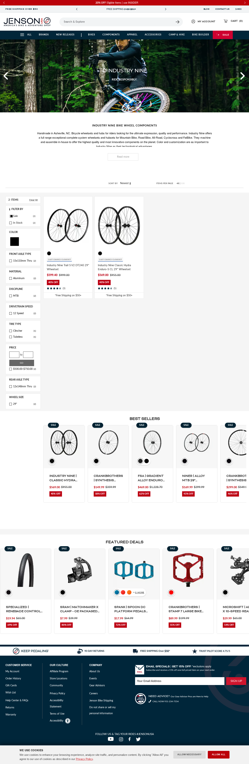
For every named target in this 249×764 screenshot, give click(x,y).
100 (183, 183)
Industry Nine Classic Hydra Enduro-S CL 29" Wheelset (114, 267)
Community (56, 685)
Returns (9, 707)
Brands (44, 35)
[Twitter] (138, 740)
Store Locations (58, 678)
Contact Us (222, 9)
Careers (93, 693)
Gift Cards (11, 685)
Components (111, 35)
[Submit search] (177, 22)
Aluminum (24, 278)
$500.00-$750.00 (24, 369)
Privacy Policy (84, 759)
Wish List (10, 692)
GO (21, 363)
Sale (226, 34)
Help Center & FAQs (16, 700)
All (29, 35)
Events (93, 678)
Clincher (24, 331)
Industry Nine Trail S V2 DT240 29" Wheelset (68, 267)
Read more (123, 157)
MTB (24, 296)
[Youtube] (111, 740)
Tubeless (24, 337)
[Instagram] (122, 740)
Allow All (218, 754)
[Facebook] (130, 740)
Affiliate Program (59, 671)
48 (178, 183)
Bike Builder (200, 35)
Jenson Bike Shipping (101, 700)
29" (24, 404)
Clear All (33, 199)
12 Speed (24, 313)
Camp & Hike (177, 35)
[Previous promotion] (76, 9)
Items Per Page (164, 183)
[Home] (27, 21)
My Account (12, 671)
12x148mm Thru (24, 386)
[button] (6, 76)
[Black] (14, 241)
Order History (13, 678)
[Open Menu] (58, 21)
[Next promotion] (165, 9)
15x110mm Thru (24, 261)
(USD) (239, 9)
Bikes (91, 35)
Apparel (132, 35)
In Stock (17, 223)
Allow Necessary (189, 754)
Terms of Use (57, 714)
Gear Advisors (97, 685)
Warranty (10, 714)
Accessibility (56, 720)
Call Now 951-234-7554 (165, 701)
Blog (206, 9)
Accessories (153, 35)
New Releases (65, 35)
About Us (94, 671)
